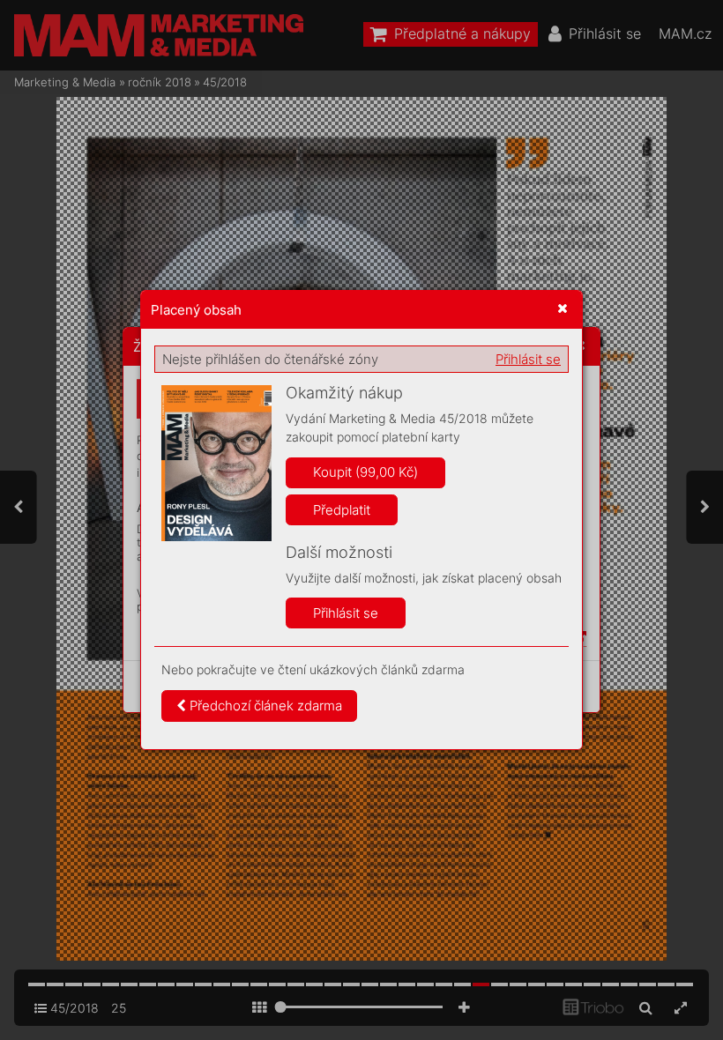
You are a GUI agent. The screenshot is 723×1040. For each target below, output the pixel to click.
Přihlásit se (528, 359)
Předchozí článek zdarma (264, 705)
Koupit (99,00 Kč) (365, 472)
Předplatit (341, 509)
